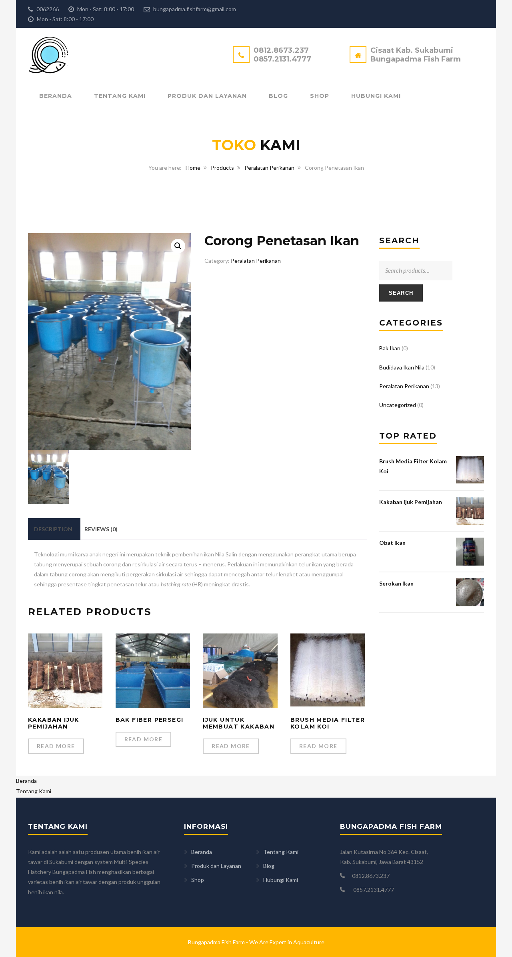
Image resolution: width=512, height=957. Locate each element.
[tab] (53, 529)
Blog (278, 95)
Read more (56, 746)
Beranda (55, 95)
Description (53, 529)
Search (401, 293)
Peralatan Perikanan (269, 167)
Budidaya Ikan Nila (401, 367)
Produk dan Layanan (207, 95)
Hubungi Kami (376, 95)
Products (222, 167)
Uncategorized (397, 404)
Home (193, 167)
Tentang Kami (120, 95)
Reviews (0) (101, 529)
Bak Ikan (389, 348)
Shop (319, 95)
